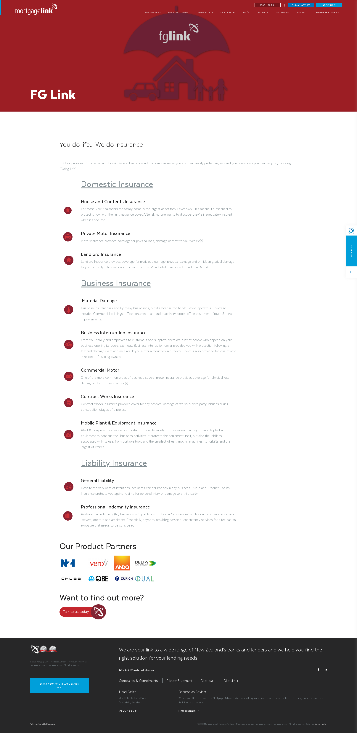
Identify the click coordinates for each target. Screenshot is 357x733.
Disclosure (282, 12)
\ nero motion (320, 723)
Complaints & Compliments (138, 680)
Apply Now (329, 5)
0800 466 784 (268, 5)
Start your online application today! (59, 685)
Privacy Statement (179, 680)
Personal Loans (178, 12)
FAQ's (246, 12)
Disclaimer (231, 680)
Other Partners (326, 12)
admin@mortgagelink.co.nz (138, 669)
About (262, 12)
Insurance (204, 12)
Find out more (188, 710)
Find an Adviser (301, 5)
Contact (302, 12)
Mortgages (152, 12)
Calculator (227, 12)
